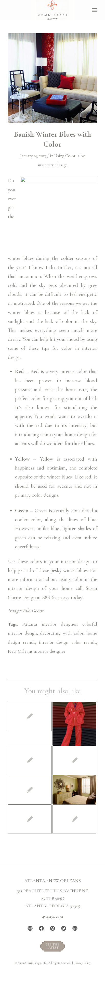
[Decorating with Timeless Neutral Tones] (74, 819)
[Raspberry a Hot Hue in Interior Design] (30, 819)
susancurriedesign (53, 165)
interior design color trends (67, 642)
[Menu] (94, 10)
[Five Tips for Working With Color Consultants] (74, 789)
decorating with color (61, 633)
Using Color (64, 155)
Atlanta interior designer (49, 624)
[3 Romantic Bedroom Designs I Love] (30, 716)
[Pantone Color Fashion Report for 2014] (30, 760)
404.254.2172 (52, 916)
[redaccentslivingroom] (52, 78)
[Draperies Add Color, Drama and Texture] (74, 760)
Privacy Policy (82, 963)
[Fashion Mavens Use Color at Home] (74, 724)
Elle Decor (33, 610)
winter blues (21, 258)
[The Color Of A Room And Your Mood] (30, 789)
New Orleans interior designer (36, 651)
